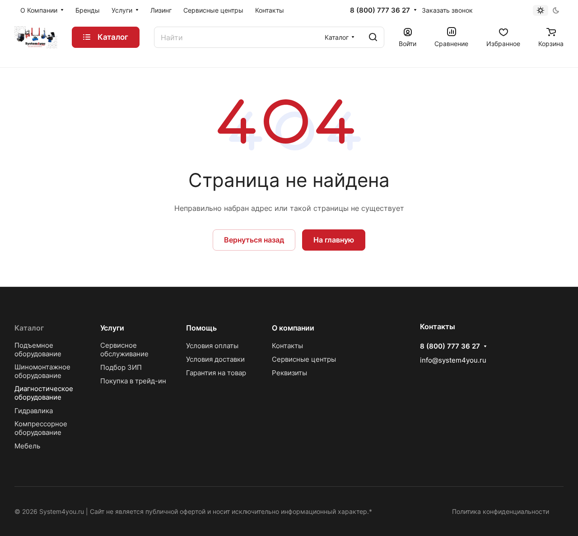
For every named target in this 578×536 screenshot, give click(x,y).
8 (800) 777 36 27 (380, 10)
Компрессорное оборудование (40, 428)
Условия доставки (215, 359)
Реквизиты (289, 372)
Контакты (287, 345)
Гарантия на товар (216, 372)
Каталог (29, 327)
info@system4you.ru (453, 360)
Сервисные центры (304, 359)
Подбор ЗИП (121, 367)
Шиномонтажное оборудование (42, 371)
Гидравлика (33, 410)
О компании (293, 327)
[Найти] (373, 37)
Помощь (201, 327)
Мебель (27, 446)
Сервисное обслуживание (124, 349)
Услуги (112, 327)
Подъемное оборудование (37, 349)
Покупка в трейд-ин (133, 381)
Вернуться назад (254, 239)
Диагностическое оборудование (43, 392)
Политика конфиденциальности (500, 511)
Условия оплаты (212, 345)
